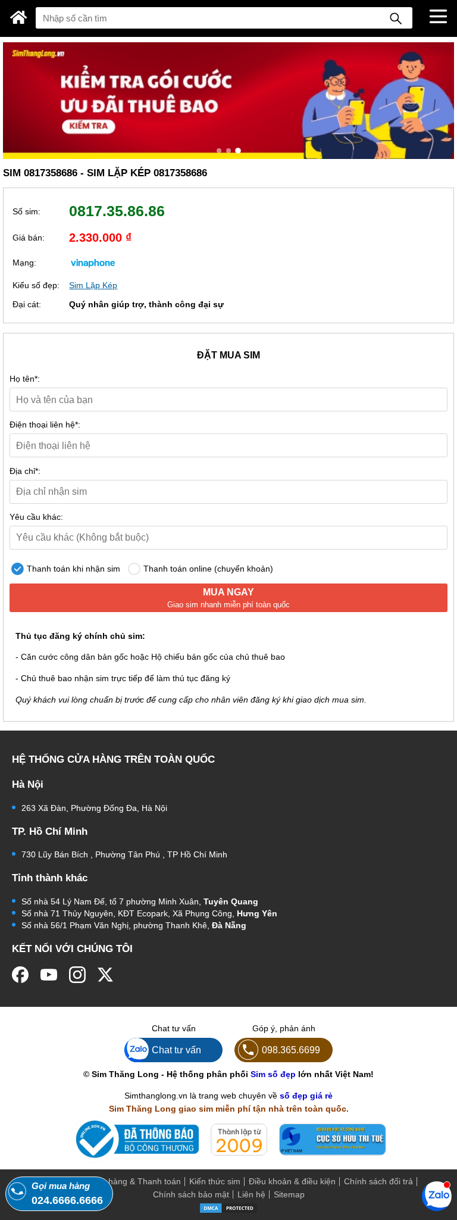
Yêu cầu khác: (36, 517)
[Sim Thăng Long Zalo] (437, 1195)
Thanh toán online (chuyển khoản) (207, 568)
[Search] (395, 18)
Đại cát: (26, 304)
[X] (106, 974)
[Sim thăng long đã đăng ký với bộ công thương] (135, 1139)
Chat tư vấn (176, 1049)
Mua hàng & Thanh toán (135, 1181)
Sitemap (289, 1194)
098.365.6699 (291, 1049)
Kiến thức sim (214, 1181)
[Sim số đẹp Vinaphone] (93, 262)
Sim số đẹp (273, 1074)
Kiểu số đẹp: (36, 285)
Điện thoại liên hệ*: (45, 424)
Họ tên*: (25, 378)
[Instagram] (77, 974)
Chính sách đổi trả (378, 1181)
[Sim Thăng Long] (18, 17)
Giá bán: (28, 237)
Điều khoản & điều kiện (292, 1181)
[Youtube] (48, 974)
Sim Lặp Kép (93, 285)
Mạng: (24, 262)
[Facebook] (20, 974)
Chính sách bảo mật (191, 1194)
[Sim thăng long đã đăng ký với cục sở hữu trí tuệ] (332, 1140)
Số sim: (26, 211)
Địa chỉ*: (25, 471)
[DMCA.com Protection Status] (228, 1207)
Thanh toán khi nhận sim (72, 568)
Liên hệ (251, 1194)
